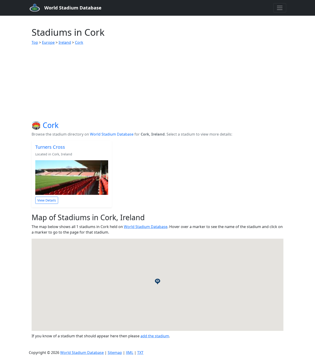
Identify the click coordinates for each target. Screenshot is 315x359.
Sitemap (115, 352)
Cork (79, 42)
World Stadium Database (112, 134)
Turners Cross (50, 147)
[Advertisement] (157, 83)
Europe (48, 42)
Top (35, 42)
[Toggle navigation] (279, 7)
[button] (157, 281)
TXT (140, 352)
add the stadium (154, 335)
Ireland (65, 42)
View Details (46, 200)
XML (129, 352)
